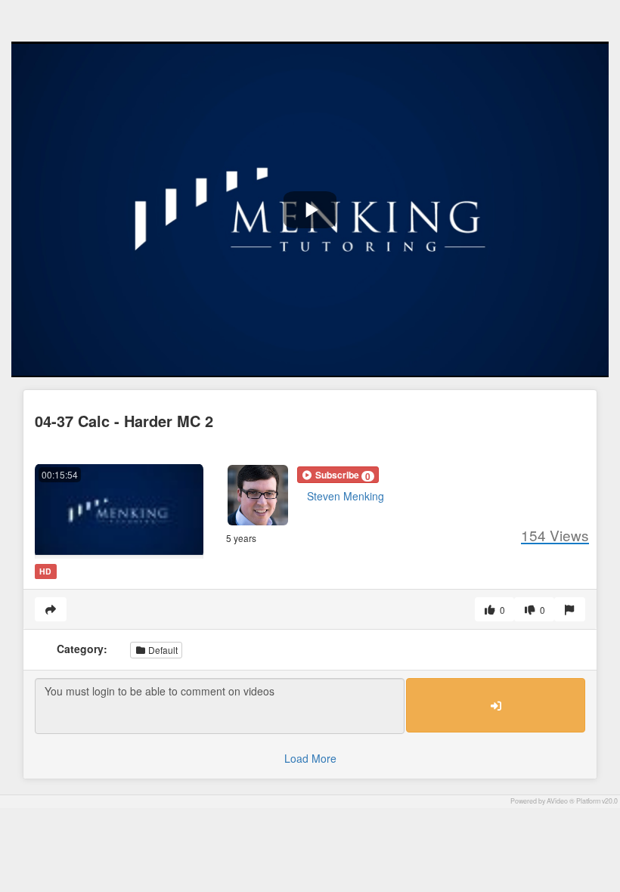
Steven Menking (345, 495)
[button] (338, 474)
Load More (310, 758)
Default (162, 649)
